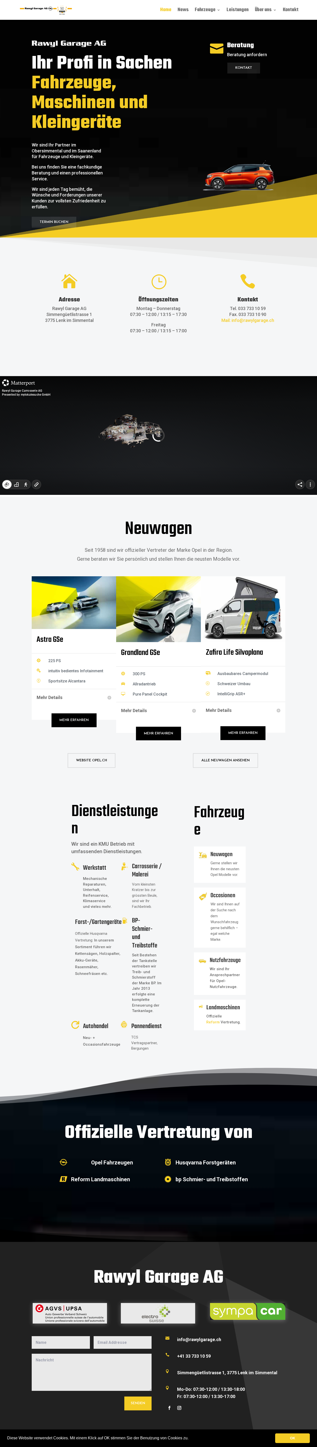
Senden (138, 1403)
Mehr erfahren (74, 720)
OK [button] (292, 1438)
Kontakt (290, 11)
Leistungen (238, 11)
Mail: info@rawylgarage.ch (247, 320)
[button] (190, 1438)
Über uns (263, 11)
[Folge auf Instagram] (179, 1408)
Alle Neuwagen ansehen (225, 760)
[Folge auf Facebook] (169, 1408)
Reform (213, 1022)
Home (165, 11)
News (183, 11)
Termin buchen (54, 222)
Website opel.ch (91, 760)
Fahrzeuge (205, 11)
